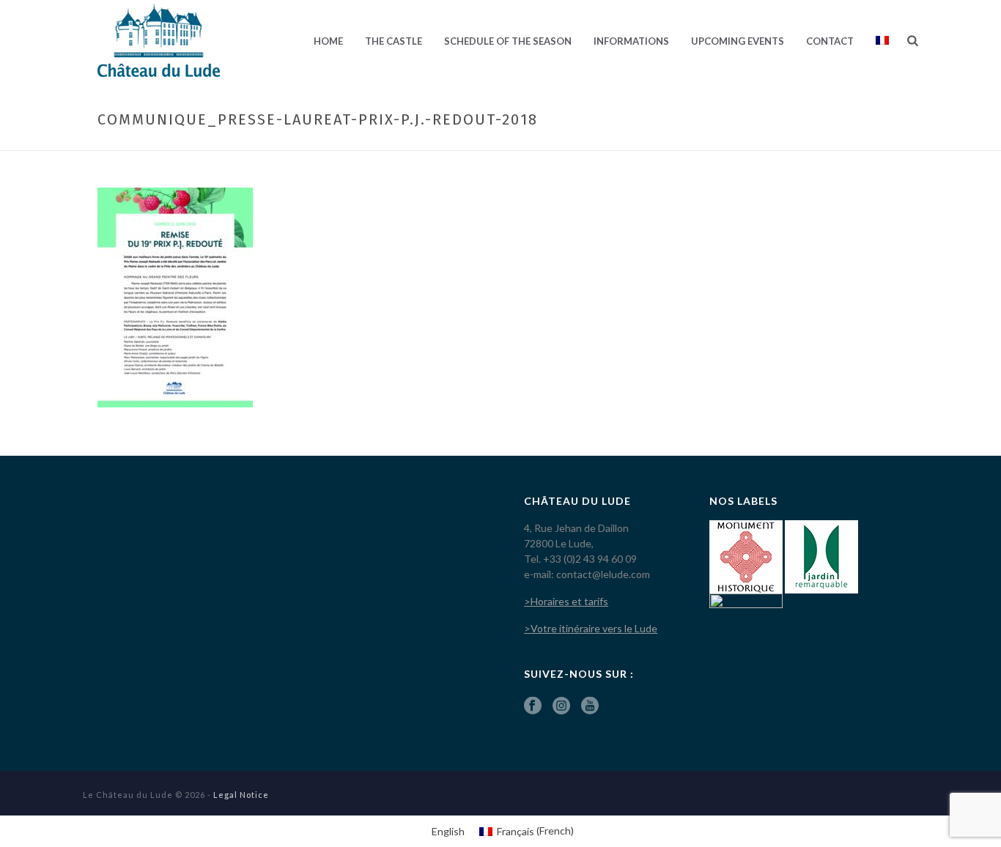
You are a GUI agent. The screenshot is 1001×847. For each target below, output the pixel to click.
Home (328, 41)
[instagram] (561, 706)
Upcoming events (737, 41)
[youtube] (590, 706)
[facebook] (533, 706)
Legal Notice (241, 794)
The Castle (393, 41)
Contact (830, 41)
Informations (631, 41)
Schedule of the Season (508, 41)
